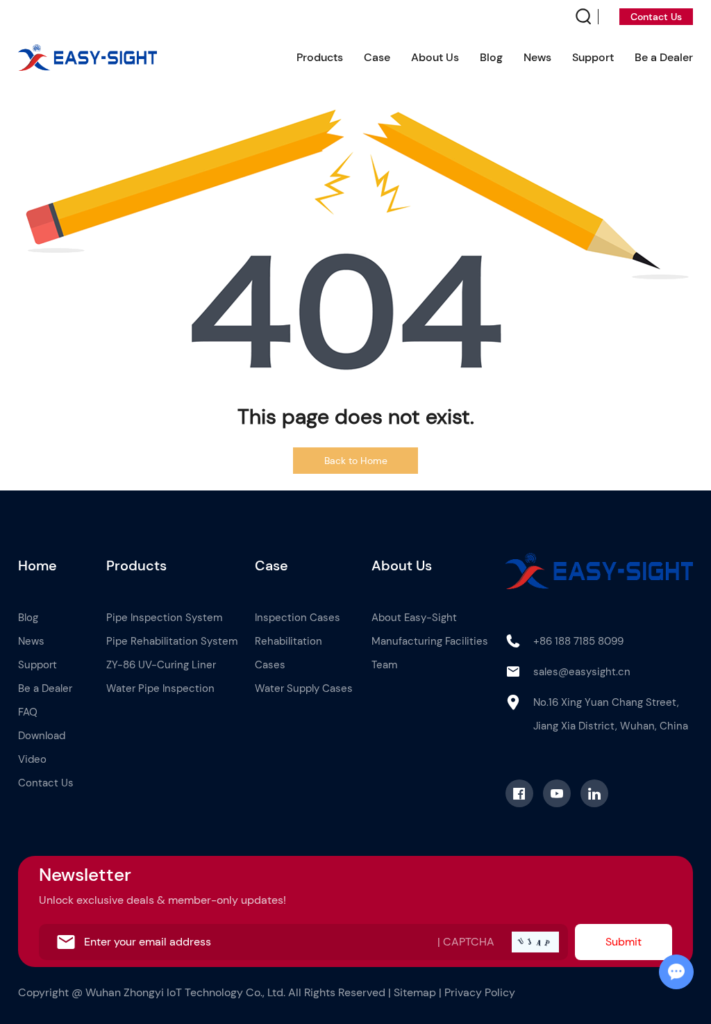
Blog (491, 57)
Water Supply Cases (304, 688)
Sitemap (415, 992)
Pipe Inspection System (164, 618)
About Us (435, 57)
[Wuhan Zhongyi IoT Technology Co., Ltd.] (87, 58)
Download (41, 736)
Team (384, 665)
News (537, 57)
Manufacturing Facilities (429, 641)
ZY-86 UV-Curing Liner (161, 665)
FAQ (27, 712)
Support (593, 57)
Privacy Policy (479, 992)
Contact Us (656, 16)
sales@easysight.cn (581, 672)
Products (319, 57)
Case (377, 57)
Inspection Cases (297, 618)
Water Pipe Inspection (160, 688)
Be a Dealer (664, 57)
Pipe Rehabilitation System (171, 641)
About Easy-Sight (414, 618)
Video (32, 759)
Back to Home (355, 460)
